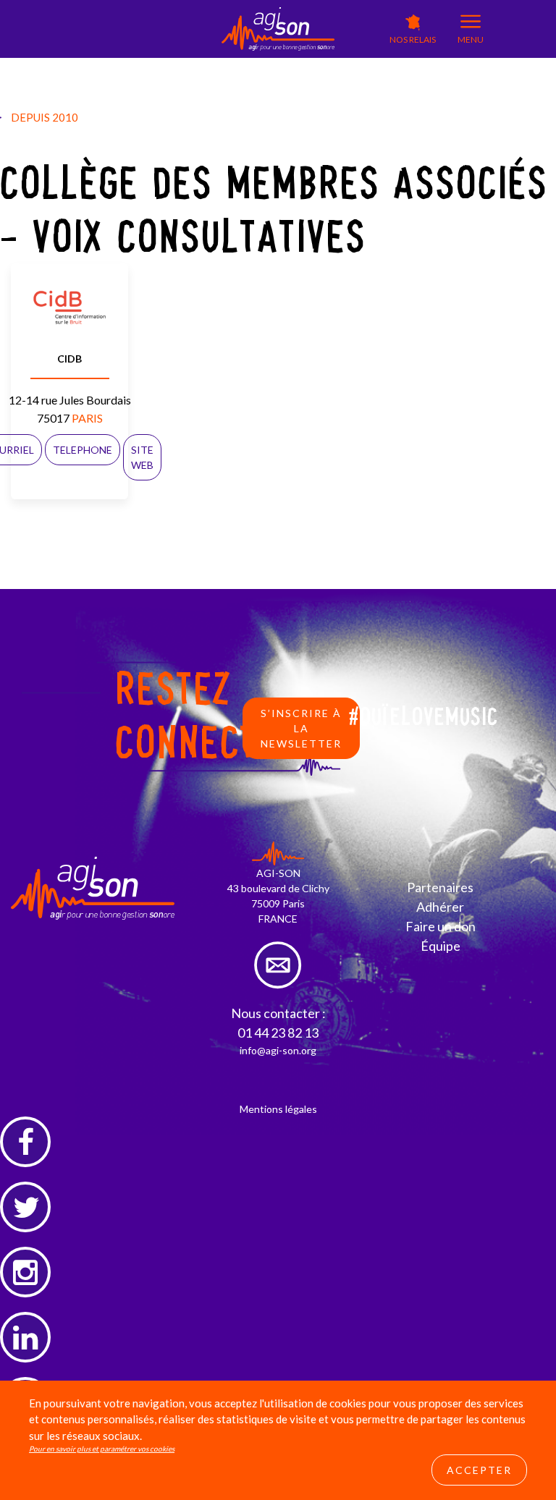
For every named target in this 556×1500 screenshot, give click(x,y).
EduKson (241, 65)
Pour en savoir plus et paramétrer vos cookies (101, 1448)
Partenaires (440, 887)
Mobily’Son (186, 84)
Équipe (440, 946)
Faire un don (440, 926)
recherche (347, 91)
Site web (142, 457)
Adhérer (440, 907)
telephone (82, 450)
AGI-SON (183, 62)
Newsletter (349, 75)
